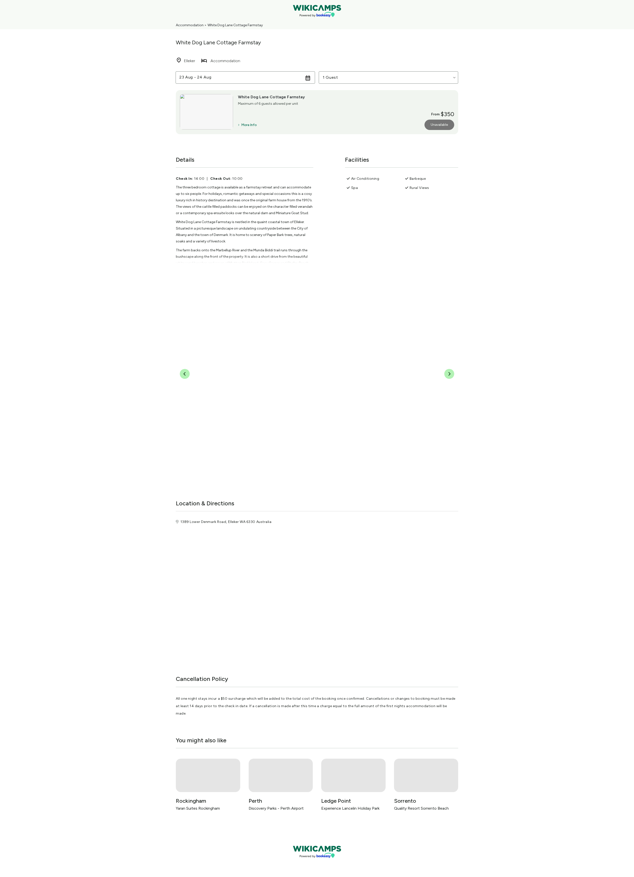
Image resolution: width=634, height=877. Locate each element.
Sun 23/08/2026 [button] (195, 77)
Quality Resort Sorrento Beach (421, 808)
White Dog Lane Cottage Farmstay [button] (271, 97)
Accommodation (190, 25)
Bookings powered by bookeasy (317, 862)
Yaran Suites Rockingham (198, 808)
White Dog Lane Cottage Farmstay (235, 25)
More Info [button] (249, 125)
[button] (388, 77)
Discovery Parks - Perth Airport (276, 808)
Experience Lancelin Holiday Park (350, 808)
